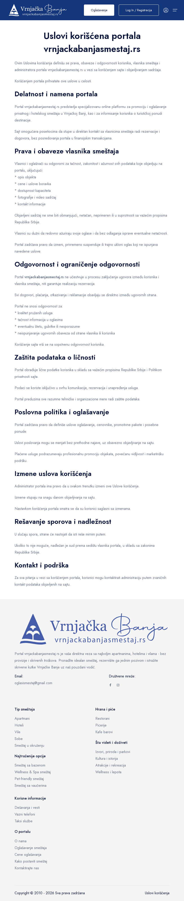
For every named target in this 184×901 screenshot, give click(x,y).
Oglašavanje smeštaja (31, 847)
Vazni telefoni (25, 814)
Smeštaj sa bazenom (30, 765)
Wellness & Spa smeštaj (33, 772)
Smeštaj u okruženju (29, 745)
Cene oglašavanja (28, 854)
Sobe (19, 738)
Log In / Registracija (139, 10)
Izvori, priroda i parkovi (112, 751)
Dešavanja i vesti (27, 807)
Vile (17, 732)
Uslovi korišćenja (157, 893)
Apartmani (22, 718)
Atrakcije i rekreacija (110, 765)
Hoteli (19, 725)
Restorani (102, 718)
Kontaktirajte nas (27, 868)
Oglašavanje (99, 10)
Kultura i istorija (106, 758)
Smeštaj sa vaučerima (30, 785)
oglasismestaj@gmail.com (33, 683)
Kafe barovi (104, 732)
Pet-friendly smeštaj (29, 778)
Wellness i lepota (108, 772)
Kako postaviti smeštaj (31, 861)
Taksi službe (24, 821)
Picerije (101, 725)
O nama (20, 841)
